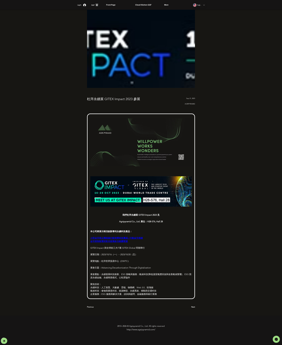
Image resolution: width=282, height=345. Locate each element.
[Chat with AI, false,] (4, 341)
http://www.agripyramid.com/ (141, 329)
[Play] (97, 5)
